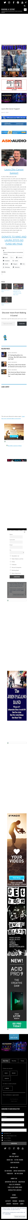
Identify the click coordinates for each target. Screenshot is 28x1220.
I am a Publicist (7, 1140)
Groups (8, 1204)
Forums (14, 1201)
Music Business (12, 352)
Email (2, 1122)
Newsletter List (7, 1133)
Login (21, 1204)
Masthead (22, 1182)
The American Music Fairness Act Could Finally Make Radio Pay (17, 374)
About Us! (14, 1178)
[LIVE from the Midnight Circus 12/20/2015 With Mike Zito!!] (18, 286)
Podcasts (10, 1173)
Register (15, 1204)
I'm (2, 1127)
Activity (8, 1201)
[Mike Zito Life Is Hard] (6, 286)
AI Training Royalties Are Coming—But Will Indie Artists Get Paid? (17, 357)
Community (14, 1198)
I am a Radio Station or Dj (9, 1135)
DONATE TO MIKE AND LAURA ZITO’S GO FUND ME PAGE (14, 240)
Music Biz (10, 1160)
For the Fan (14, 1167)
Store (14, 1195)
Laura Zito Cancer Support (10, 109)
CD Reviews (8, 1171)
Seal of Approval (15, 1184)
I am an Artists (7, 1138)
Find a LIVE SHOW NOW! (15, 1187)
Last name (4, 1117)
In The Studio (18, 1160)
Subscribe (22, 323)
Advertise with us (11, 1182)
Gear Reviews (14, 1162)
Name (2, 1112)
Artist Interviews (19, 1171)
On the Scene (19, 1173)
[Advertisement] (14, 28)
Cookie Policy (8, 1213)
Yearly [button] (22, 1060)
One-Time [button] (5, 1060)
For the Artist (14, 1156)
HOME (14, 1154)
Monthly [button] (14, 1060)
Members (21, 1201)
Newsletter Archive (14, 1190)
